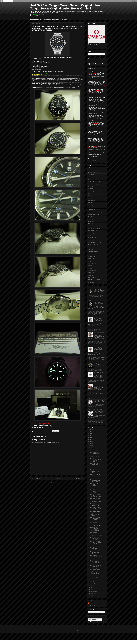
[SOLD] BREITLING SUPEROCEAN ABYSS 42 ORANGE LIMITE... (96, 534)
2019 (90, 437)
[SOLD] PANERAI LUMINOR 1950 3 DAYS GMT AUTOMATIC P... (95, 454)
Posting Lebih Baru (36, 478)
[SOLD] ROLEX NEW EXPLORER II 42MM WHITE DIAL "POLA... (95, 500)
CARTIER (90, 193)
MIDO (89, 235)
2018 (90, 439)
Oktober (93, 575)
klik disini (90, 96)
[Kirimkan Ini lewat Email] (52, 431)
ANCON (89, 170)
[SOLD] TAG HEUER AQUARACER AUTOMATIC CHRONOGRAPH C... (95, 571)
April (92, 587)
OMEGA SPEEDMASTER (93, 244)
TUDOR (89, 272)
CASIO (89, 195)
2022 (90, 431)
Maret (92, 589)
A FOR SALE (91, 167)
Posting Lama (79, 478)
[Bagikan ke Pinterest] (58, 431)
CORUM (90, 202)
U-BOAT (90, 275)
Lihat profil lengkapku (93, 605)
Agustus (93, 579)
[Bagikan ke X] (55, 431)
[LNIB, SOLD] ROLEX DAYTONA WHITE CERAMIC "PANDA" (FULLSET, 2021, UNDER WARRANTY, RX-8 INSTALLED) (96, 414)
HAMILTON (90, 221)
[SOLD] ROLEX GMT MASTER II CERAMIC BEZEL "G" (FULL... (95, 508)
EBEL (89, 207)
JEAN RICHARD (91, 230)
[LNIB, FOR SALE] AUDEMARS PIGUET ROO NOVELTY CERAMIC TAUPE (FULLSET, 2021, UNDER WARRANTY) (96, 305)
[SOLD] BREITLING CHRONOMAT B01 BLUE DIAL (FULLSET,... (95, 490)
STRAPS (90, 268)
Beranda (59, 478)
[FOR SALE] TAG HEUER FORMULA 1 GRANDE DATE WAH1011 (99, 402)
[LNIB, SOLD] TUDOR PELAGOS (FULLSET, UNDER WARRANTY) (95, 476)
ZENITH (90, 282)
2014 (90, 447)
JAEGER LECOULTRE (93, 228)
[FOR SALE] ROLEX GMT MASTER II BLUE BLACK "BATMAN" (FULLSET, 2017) (99, 374)
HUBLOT (90, 223)
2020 (90, 435)
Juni (92, 583)
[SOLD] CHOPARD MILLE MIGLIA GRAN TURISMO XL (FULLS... (96, 548)
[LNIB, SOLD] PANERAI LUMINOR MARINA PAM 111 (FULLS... (95, 480)
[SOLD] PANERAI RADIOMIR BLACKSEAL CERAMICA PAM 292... (96, 485)
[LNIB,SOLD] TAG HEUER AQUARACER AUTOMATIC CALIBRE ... (96, 465)
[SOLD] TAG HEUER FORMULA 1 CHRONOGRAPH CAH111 (95, 471)
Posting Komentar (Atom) (60, 482)
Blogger (77, 630)
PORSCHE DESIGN (92, 254)
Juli (91, 581)
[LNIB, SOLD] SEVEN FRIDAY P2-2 (98, 364)
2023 (90, 429)
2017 (90, 441)
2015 (90, 445)
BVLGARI (90, 191)
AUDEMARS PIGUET (92, 172)
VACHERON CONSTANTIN (94, 279)
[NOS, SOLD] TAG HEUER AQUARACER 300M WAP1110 (95, 504)
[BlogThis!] (54, 431)
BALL (89, 179)
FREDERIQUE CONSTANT (94, 212)
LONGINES (90, 233)
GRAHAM (90, 216)
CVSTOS (90, 205)
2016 (90, 443)
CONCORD (90, 200)
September (93, 577)
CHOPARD (90, 198)
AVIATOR (90, 174)
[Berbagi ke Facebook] (56, 431)
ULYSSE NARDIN (92, 277)
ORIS (89, 247)
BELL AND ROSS (92, 184)
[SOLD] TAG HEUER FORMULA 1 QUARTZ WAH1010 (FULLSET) (96, 495)
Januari (92, 593)
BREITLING (90, 188)
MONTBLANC (91, 237)
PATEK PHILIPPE (92, 251)
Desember (93, 448)
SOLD (35, 432)
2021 (90, 433)
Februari (93, 591)
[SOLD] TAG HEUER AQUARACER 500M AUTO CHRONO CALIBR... (95, 513)
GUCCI (89, 219)
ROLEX (89, 258)
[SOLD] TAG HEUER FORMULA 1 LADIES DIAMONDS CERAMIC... (95, 543)
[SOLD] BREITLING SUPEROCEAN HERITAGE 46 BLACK (95, 524)
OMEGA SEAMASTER (93, 242)
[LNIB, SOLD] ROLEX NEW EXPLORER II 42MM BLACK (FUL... (95, 552)
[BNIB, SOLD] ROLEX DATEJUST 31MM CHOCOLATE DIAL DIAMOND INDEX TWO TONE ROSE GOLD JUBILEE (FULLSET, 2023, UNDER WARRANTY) (96, 336)
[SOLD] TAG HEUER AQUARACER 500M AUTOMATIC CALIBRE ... (96, 519)
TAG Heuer (39, 432)
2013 (90, 595)
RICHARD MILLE (92, 256)
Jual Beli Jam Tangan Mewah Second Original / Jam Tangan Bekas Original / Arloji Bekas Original (65, 7)
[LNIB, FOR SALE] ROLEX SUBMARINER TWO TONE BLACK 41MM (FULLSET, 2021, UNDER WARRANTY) (99, 292)
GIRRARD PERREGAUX (93, 214)
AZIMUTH (90, 177)
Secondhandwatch (93, 603)
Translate (98, 621)
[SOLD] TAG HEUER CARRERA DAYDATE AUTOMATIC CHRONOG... (95, 459)
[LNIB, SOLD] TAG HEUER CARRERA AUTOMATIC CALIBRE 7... (96, 561)
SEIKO (89, 261)
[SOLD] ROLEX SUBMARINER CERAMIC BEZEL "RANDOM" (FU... (94, 529)
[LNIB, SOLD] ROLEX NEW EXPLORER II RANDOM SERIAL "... (95, 538)
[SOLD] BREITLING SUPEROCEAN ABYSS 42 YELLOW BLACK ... (96, 557)
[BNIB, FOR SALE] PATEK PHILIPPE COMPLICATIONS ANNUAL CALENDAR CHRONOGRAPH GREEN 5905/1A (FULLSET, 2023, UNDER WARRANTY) (95, 321)
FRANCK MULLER (92, 209)
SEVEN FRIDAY (91, 263)
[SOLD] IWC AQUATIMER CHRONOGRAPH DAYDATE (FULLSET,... (96, 567)
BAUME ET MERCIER (93, 181)
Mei (92, 585)
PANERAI (90, 249)
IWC (89, 226)
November (93, 450)
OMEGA (90, 240)
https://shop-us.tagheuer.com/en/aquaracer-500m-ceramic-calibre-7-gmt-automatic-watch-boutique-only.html (60, 75)
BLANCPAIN (90, 186)
